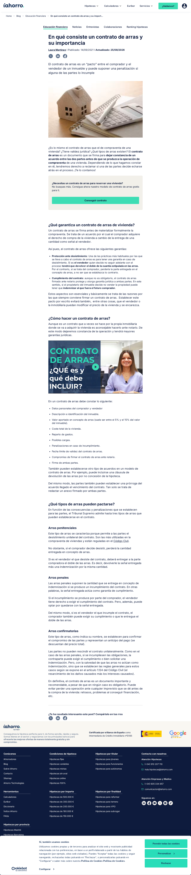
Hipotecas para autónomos (109, 768)
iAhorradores (10, 759)
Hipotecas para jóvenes (107, 759)
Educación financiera (36, 16)
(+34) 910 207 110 (153, 764)
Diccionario (9, 806)
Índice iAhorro (10, 811)
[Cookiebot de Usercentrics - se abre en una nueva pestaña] (19, 869)
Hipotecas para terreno (107, 801)
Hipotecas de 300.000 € (62, 801)
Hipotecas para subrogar (108, 811)
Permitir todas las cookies (166, 843)
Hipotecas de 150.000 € (61, 816)
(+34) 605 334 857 (154, 783)
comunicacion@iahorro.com (158, 789)
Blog (18, 16)
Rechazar (166, 863)
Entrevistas (92, 26)
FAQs (6, 816)
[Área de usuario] (184, 6)
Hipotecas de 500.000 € (62, 797)
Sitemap (8, 778)
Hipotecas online (58, 778)
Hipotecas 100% (58, 783)
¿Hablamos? (168, 6)
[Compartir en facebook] (65, 56)
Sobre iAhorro (10, 768)
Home (9, 16)
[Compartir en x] (50, 56)
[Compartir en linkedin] (58, 56)
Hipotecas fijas (57, 759)
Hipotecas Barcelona (14, 834)
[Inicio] (14, 5)
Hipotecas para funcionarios (109, 764)
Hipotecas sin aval (58, 773)
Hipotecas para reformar (107, 797)
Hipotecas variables (59, 764)
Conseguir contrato (95, 200)
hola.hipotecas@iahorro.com (158, 769)
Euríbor (131, 5)
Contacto (8, 773)
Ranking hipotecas (137, 26)
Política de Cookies (92, 861)
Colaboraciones (113, 26)
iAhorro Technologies (14, 783)
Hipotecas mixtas (58, 768)
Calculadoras (111, 5)
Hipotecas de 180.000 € (61, 811)
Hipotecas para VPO (105, 806)
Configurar (45, 869)
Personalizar (164, 853)
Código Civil (120, 541)
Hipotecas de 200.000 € (62, 806)
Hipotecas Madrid (12, 830)
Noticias (77, 26)
